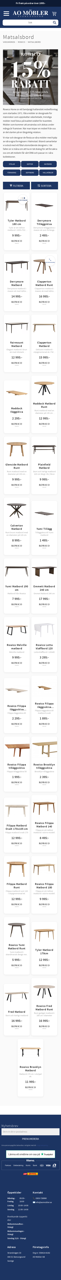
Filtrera (18, 186)
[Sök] (54, 22)
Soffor (30, 164)
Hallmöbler (48, 173)
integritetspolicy (42, 1145)
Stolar (12, 164)
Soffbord (30, 173)
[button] (6, 13)
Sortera (46, 186)
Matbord (48, 164)
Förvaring (11, 173)
